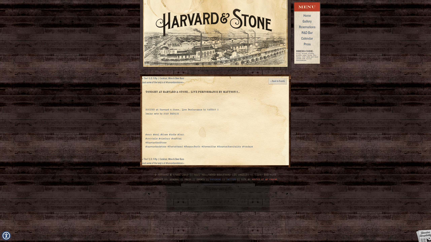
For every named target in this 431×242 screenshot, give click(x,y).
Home (307, 15)
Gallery (307, 21)
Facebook (215, 179)
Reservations (307, 27)
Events (201, 179)
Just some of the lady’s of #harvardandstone (163, 82)
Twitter (231, 179)
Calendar (307, 38)
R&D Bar (307, 32)
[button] (6, 235)
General (174, 179)
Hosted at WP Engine (264, 179)
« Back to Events (278, 81)
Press (307, 44)
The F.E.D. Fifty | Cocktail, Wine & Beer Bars (163, 78)
